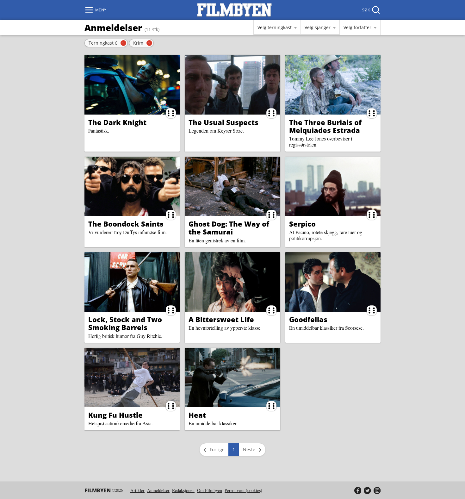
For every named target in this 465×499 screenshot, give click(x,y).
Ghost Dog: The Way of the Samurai (229, 227)
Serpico (302, 223)
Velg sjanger (318, 27)
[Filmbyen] (234, 10)
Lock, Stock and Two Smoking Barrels (125, 323)
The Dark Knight (117, 122)
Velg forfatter (357, 27)
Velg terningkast (274, 27)
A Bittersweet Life (221, 319)
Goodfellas (308, 319)
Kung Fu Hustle (115, 415)
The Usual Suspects (223, 122)
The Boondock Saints (126, 223)
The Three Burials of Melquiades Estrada (325, 126)
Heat (197, 415)
